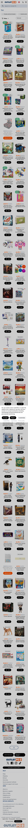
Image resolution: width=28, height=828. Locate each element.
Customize (22, 418)
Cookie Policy (6, 420)
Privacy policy (21, 420)
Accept (5, 418)
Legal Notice (14, 420)
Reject (13, 418)
